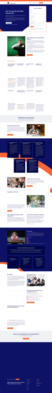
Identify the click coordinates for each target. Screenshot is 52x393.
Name (31, 9)
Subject (31, 19)
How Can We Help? (32, 22)
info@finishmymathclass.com (13, 0)
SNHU (21, 105)
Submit (32, 26)
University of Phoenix (21, 106)
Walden (23, 105)
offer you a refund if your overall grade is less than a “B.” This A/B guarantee (12, 81)
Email (31, 12)
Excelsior (18, 106)
